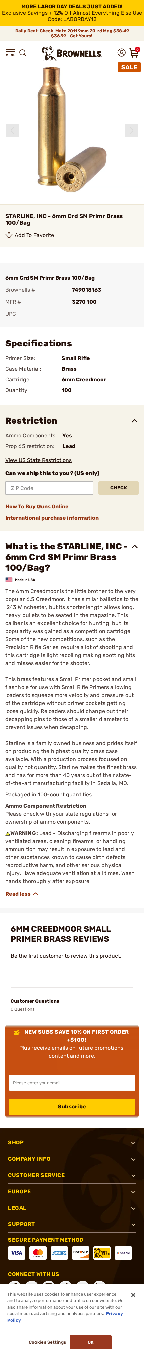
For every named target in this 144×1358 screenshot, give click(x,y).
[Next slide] (131, 130)
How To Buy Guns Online (37, 506)
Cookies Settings (47, 1342)
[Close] (133, 1295)
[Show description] (22, 894)
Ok (90, 1342)
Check (118, 488)
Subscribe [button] (72, 1106)
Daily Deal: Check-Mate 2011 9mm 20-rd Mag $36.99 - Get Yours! (72, 33)
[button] (10, 52)
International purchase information (52, 518)
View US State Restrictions (38, 460)
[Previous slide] (12, 130)
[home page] (72, 53)
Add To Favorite (34, 235)
